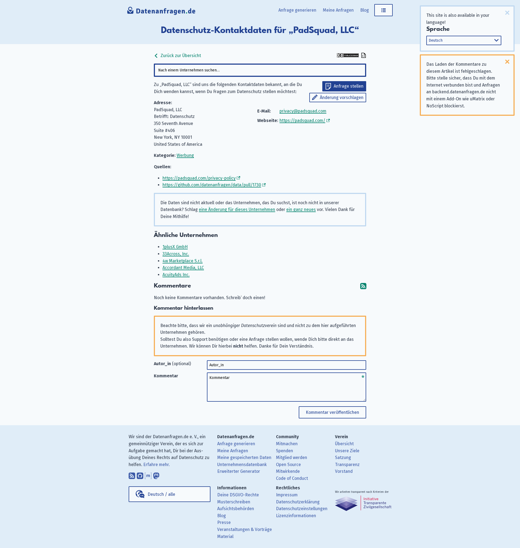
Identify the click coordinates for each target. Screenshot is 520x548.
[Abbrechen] (507, 13)
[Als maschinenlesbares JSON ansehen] (363, 55)
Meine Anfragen (338, 10)
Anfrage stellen (348, 86)
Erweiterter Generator (238, 471)
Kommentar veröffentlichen (332, 412)
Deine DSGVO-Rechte (238, 494)
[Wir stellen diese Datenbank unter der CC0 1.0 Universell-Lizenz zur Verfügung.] (348, 55)
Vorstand (344, 471)
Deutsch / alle (161, 494)
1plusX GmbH (175, 246)
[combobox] (260, 70)
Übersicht (344, 443)
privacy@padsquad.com (303, 111)
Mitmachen (287, 443)
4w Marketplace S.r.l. (182, 260)
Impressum (287, 494)
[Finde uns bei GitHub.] (140, 474)
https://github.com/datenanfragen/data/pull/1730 (211, 184)
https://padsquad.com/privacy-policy (199, 178)
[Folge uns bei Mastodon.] (156, 474)
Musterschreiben (233, 501)
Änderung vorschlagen (341, 97)
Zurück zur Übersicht (180, 55)
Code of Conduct (292, 478)
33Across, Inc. (175, 253)
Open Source (288, 464)
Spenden (284, 450)
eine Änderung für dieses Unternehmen (237, 209)
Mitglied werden (291, 457)
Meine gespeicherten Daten (244, 457)
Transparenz (347, 464)
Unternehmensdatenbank (242, 464)
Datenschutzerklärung (298, 501)
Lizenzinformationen (296, 515)
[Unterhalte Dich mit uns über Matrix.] (148, 474)
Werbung (185, 155)
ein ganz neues (301, 209)
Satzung (343, 457)
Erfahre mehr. (156, 464)
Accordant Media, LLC (183, 267)
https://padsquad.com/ (302, 120)
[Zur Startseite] (161, 12)
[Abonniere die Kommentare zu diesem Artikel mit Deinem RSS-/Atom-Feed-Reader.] (363, 286)
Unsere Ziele (347, 450)
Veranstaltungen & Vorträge (244, 529)
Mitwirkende (288, 471)
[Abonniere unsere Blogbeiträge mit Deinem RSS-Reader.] (132, 474)
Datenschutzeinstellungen (301, 508)
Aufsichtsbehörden (235, 508)
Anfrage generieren (297, 10)
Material (225, 536)
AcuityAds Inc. (176, 274)
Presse (224, 522)
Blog (364, 10)
